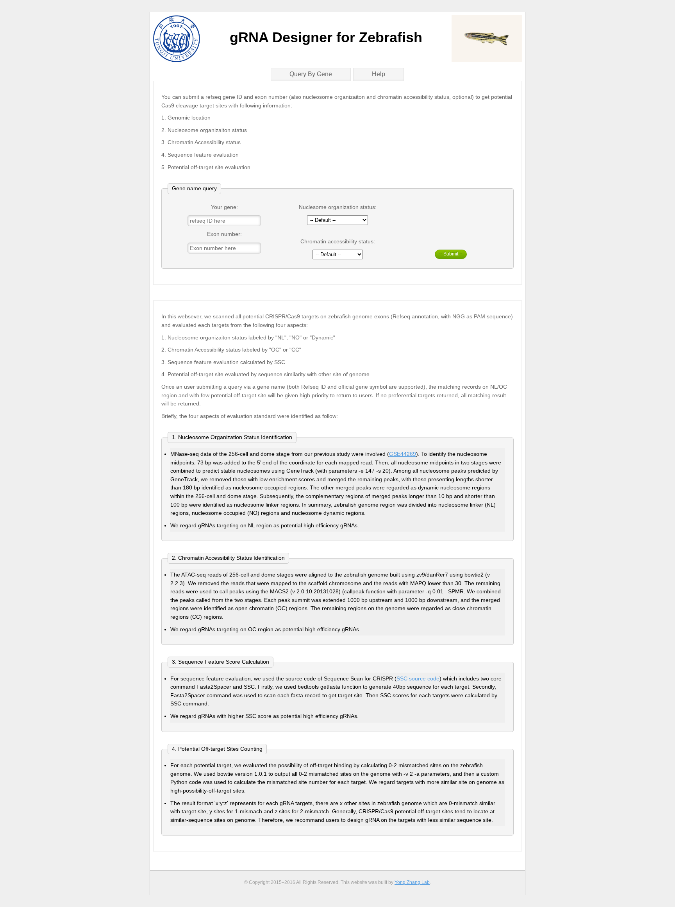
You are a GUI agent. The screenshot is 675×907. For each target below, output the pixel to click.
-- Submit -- (450, 254)
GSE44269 (402, 454)
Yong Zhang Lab (412, 882)
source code (424, 678)
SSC (401, 678)
